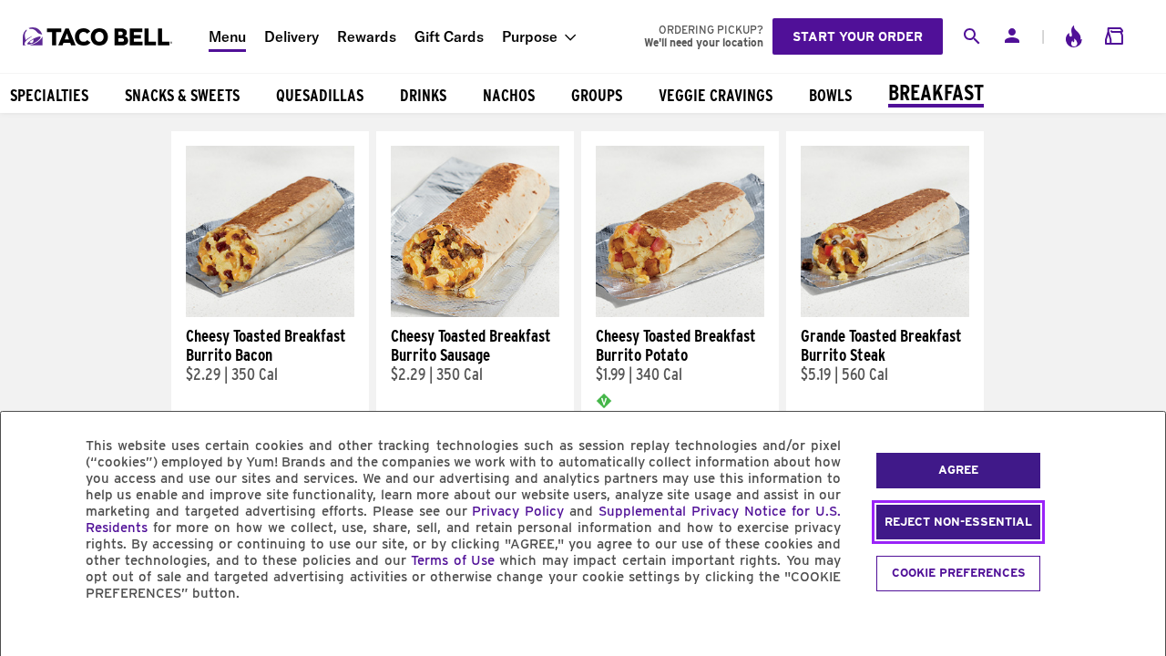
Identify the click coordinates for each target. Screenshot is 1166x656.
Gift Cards (449, 36)
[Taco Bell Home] (99, 36)
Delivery (291, 36)
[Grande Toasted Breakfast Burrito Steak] (885, 312)
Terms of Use (453, 560)
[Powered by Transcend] (30, 634)
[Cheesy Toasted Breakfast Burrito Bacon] (270, 312)
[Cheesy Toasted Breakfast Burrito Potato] (680, 312)
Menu (227, 36)
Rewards (366, 36)
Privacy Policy (518, 511)
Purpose (529, 36)
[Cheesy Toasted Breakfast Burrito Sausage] (475, 312)
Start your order (858, 36)
